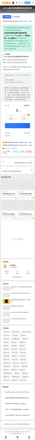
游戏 (6, 370)
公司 (6, 342)
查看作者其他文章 (17, 277)
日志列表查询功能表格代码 (19, 319)
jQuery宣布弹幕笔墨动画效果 (19, 312)
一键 (15, 335)
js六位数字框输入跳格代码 (26, 194)
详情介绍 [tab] (7, 17)
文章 (15, 363)
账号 (22, 380)
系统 (17, 373)
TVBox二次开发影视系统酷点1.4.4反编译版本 (18, 409)
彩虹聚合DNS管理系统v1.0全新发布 (15, 403)
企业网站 (15, 339)
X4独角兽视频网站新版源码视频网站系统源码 (18, 398)
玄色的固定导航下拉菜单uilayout (20, 293)
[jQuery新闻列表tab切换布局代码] (26, 205)
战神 (14, 356)
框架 (16, 366)
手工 (22, 356)
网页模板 (15, 377)
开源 (23, 352)
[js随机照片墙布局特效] (6, 307)
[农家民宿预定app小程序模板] (9, 185)
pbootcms (26, 332)
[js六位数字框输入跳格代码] (26, 185)
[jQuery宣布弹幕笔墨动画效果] (6, 314)
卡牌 (6, 345)
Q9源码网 (8, 152)
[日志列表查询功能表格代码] (6, 320)
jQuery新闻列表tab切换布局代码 (25, 215)
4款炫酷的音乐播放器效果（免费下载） (21, 300)
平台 (15, 352)
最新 (23, 363)
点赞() (30, 151)
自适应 (25, 377)
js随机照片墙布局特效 (17, 306)
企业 (6, 339)
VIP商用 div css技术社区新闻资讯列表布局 (17, 424)
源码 (14, 370)
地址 (14, 349)
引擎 (6, 356)
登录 (28, 2)
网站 (25, 373)
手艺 (15, 359)
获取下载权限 (18, 125)
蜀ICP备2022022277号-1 (17, 433)
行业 (6, 380)
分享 (16, 151)
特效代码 (19, 10)
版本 (22, 370)
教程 (23, 359)
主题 (23, 335)
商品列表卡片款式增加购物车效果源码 (21, 287)
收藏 (23, 151)
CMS (6, 332)
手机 (6, 359)
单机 (13, 342)
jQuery (8, 148)
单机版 (22, 342)
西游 (14, 380)
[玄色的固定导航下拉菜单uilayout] (6, 294)
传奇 (25, 339)
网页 (6, 377)
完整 (6, 352)
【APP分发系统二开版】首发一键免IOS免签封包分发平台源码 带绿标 (18, 415)
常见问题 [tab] (16, 17)
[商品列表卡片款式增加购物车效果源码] (6, 288)
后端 (14, 345)
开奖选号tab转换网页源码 (9, 215)
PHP (6, 335)
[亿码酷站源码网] (17, 22)
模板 (24, 366)
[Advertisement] (17, 239)
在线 (6, 349)
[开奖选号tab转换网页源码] (9, 205)
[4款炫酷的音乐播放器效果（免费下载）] (6, 301)
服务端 (7, 366)
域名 (22, 349)
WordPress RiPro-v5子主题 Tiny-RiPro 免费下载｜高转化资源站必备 (18, 392)
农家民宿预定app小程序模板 (8, 194)
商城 (22, 345)
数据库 (7, 363)
